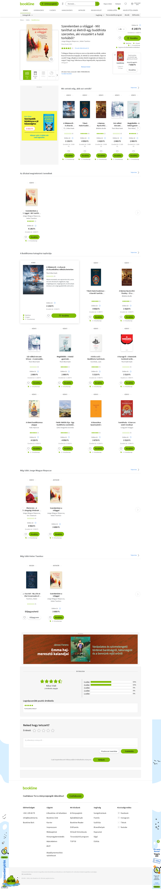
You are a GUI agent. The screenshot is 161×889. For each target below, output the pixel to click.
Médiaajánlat (52, 832)
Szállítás (97, 822)
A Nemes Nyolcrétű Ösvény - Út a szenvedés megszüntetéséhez (101, 124)
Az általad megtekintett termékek (36, 173)
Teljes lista (134, 87)
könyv (68, 95)
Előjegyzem (34, 617)
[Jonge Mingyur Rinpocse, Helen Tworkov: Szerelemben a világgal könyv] (39, 42)
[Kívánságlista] (126, 4)
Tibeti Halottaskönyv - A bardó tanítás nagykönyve (85, 124)
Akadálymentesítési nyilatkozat (55, 854)
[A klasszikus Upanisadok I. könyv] (95, 408)
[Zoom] (51, 59)
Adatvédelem (52, 841)
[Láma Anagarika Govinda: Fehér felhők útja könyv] (65, 408)
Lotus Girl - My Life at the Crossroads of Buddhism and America (31, 594)
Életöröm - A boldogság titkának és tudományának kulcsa (31, 509)
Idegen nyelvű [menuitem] (96, 10)
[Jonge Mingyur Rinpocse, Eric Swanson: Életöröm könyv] (32, 494)
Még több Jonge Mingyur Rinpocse (36, 470)
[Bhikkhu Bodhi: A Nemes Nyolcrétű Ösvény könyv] (101, 109)
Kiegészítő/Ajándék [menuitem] (130, 10)
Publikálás (129, 751)
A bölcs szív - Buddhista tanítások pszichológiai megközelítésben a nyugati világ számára (96, 357)
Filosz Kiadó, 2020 (66, 44)
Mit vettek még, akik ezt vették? (76, 88)
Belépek (118, 4)
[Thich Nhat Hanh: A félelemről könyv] (69, 109)
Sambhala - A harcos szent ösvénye (126, 423)
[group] (27, 75)
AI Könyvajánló (50, 4)
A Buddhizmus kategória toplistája (36, 253)
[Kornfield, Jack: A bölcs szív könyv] (96, 342)
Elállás (96, 841)
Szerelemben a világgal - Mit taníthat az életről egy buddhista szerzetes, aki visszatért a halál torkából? (32, 212)
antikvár (56, 480)
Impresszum (52, 827)
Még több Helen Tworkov (31, 556)
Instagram (125, 818)
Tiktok (123, 822)
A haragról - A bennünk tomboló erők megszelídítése (127, 357)
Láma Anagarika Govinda (65, 427)
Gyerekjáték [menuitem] (113, 9)
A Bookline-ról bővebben (57, 813)
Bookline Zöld (52, 818)
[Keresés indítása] (97, 4)
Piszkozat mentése (109, 751)
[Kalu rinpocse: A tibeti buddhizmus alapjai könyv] (34, 408)
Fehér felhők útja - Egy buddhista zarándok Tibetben (65, 423)
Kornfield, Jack (96, 362)
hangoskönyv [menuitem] (67, 10)
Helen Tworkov (31, 218)
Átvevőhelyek (99, 827)
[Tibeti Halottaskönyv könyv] (85, 109)
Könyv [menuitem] (25, 10)
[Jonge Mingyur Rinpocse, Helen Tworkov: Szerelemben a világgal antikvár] (56, 494)
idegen (31, 566)
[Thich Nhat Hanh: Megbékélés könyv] (133, 109)
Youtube (124, 827)
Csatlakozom (75, 796)
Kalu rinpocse (34, 427)
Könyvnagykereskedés (55, 836)
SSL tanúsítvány (26, 874)
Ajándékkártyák (76, 818)
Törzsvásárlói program (114, 15)
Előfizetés (135, 15)
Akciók (127, 15)
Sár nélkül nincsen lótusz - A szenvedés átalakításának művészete (117, 124)
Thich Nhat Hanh (68, 128)
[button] (57, 75)
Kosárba (134, 38)
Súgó (96, 836)
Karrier (49, 822)
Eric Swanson (31, 515)
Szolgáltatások (100, 813)
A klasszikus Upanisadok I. (96, 423)
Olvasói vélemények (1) (82, 48)
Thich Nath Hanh (126, 362)
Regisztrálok (108, 4)
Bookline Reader (76, 822)
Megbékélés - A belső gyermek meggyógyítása (133, 124)
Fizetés (97, 818)
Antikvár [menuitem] (81, 10)
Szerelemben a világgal (56, 509)
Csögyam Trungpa (127, 427)
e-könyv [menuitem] (53, 10)
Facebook (124, 813)
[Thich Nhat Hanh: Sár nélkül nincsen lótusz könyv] (117, 109)
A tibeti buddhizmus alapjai (34, 423)
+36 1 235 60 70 (29, 813)
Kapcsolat (98, 832)
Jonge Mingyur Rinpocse (31, 216)
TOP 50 (73, 841)
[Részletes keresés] (63, 4)
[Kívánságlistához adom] (120, 38)
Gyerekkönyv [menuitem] (39, 10)
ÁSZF (49, 846)
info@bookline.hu (30, 818)
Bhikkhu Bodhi (101, 128)
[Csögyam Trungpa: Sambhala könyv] (127, 408)
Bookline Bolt (28, 822)
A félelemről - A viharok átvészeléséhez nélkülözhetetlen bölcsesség (69, 124)
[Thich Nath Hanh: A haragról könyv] (127, 342)
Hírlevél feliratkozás (78, 832)
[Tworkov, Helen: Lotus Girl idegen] (31, 579)
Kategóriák (26, 15)
